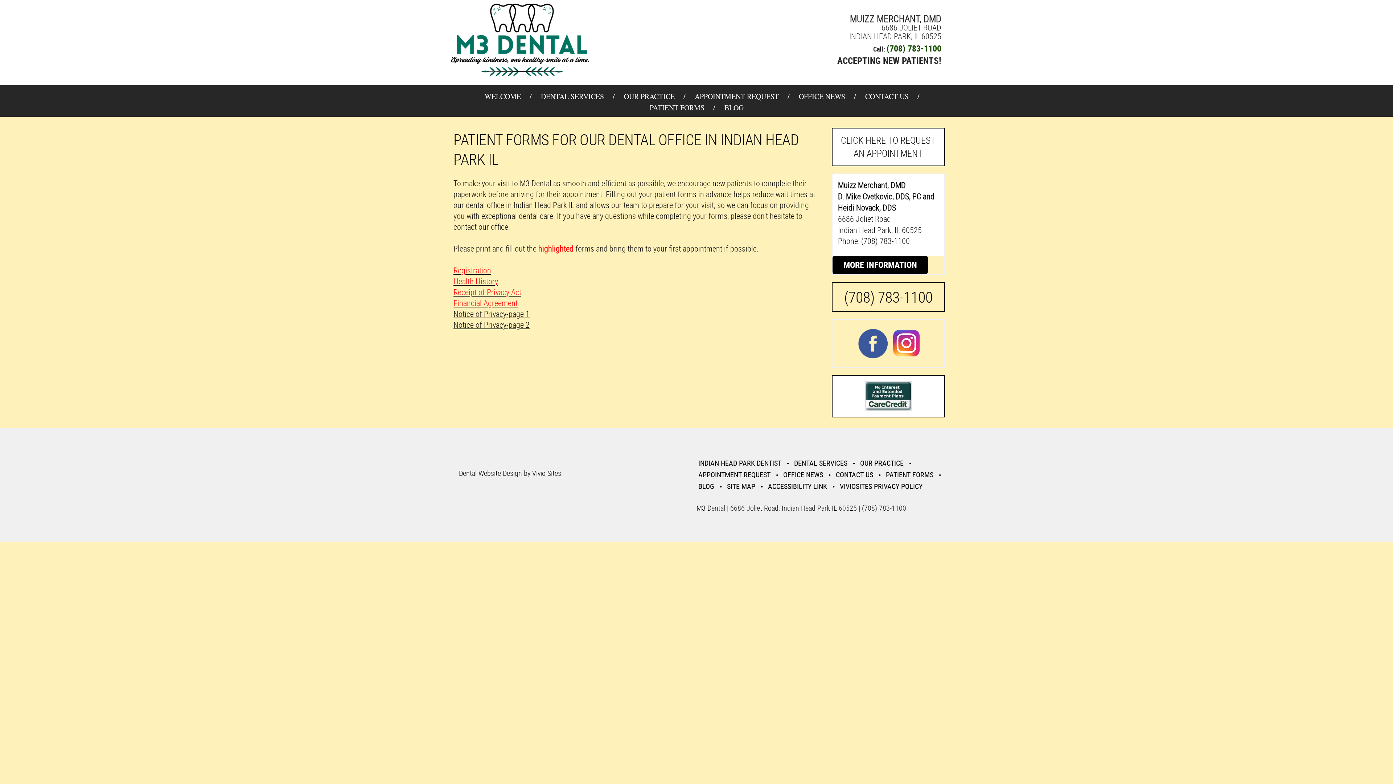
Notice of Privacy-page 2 (491, 324)
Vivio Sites (546, 473)
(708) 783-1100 (914, 48)
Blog (734, 108)
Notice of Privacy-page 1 (491, 314)
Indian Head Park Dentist (739, 463)
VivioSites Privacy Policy (881, 486)
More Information (880, 264)
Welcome (503, 96)
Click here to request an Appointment (888, 147)
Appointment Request (737, 96)
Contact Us (887, 96)
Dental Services (572, 96)
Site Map (741, 486)
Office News (822, 96)
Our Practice (649, 96)
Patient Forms (677, 108)
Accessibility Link (797, 486)
